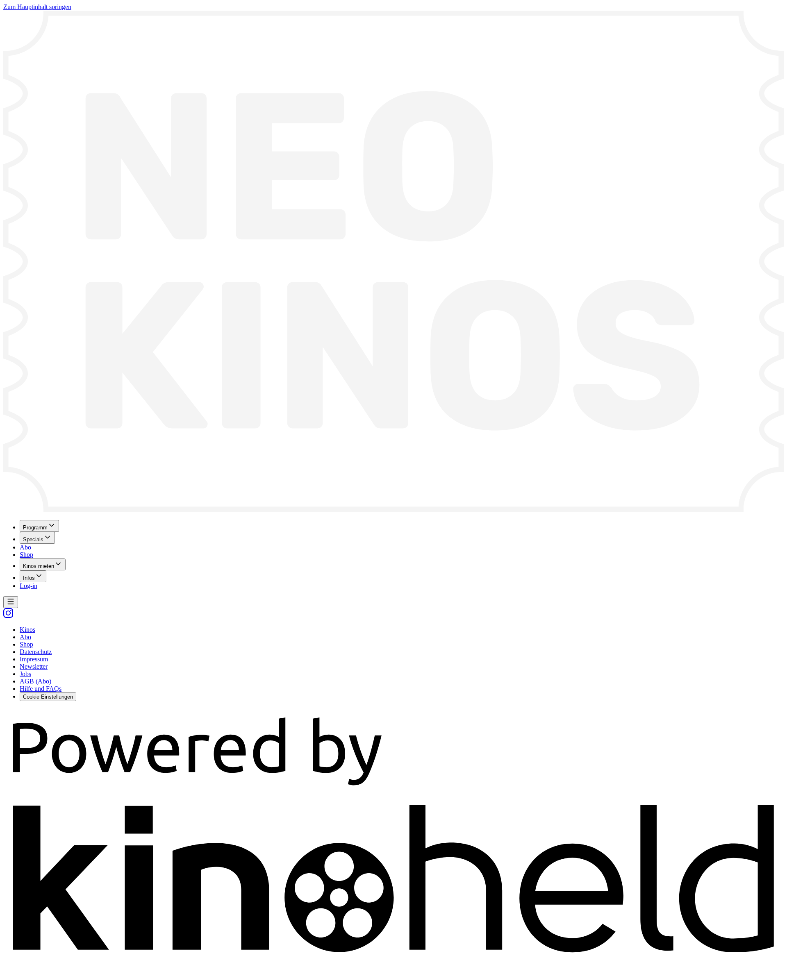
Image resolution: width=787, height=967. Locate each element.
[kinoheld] (393, 959)
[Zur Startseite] (393, 262)
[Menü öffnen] (10, 602)
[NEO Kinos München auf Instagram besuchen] (8, 615)
